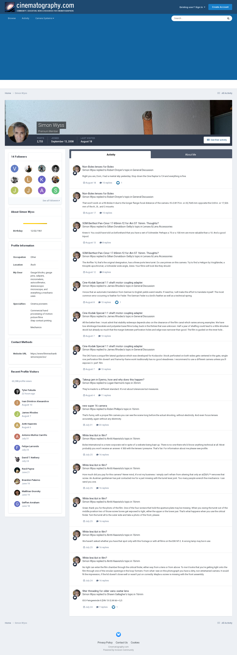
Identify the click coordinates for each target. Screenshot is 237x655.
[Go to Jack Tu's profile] (28, 190)
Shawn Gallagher (116, 594)
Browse (12, 18)
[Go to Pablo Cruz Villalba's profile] (55, 168)
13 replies (106, 302)
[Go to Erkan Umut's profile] (55, 179)
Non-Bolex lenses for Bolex (98, 166)
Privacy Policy (105, 642)
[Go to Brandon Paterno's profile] (17, 481)
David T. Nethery (30, 457)
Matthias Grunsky (31, 491)
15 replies (107, 182)
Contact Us (122, 642)
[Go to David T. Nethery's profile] (17, 459)
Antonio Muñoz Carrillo (34, 435)
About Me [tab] (190, 154)
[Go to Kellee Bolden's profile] (42, 179)
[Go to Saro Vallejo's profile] (55, 190)
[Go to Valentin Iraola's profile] (14, 168)
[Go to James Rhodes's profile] (17, 414)
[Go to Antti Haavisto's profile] (17, 425)
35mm (137, 383)
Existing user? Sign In (192, 7)
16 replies (104, 454)
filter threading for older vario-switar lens (105, 591)
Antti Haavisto (29, 423)
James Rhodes (30, 412)
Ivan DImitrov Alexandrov (35, 401)
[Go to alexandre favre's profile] (42, 190)
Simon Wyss (89, 170)
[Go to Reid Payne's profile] (17, 470)
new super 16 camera (94, 405)
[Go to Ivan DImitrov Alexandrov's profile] (17, 403)
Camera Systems (44, 18)
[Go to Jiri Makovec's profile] (42, 168)
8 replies (106, 242)
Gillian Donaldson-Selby (120, 226)
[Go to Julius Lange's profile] (14, 190)
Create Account (220, 7)
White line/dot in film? (94, 435)
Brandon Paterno (31, 480)
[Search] (228, 18)
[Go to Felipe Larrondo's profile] (17, 448)
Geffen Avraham (30, 502)
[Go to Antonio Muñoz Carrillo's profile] (17, 436)
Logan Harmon (115, 383)
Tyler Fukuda (29, 390)
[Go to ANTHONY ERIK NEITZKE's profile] (14, 179)
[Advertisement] (118, 55)
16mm (135, 409)
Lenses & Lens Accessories (157, 226)
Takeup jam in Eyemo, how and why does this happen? (113, 379)
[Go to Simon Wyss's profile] (77, 169)
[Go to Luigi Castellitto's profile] (28, 179)
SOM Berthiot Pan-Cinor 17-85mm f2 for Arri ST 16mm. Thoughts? (120, 223)
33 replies (104, 425)
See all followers (51, 200)
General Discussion (143, 170)
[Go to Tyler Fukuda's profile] (17, 392)
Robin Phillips (114, 409)
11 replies (106, 395)
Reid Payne (28, 468)
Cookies (135, 642)
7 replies (103, 607)
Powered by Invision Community (118, 650)
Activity (25, 18)
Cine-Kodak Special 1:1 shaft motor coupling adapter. (112, 282)
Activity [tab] (111, 154)
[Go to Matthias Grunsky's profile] (17, 493)
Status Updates (212, 18)
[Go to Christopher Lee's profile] (28, 168)
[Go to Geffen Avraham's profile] (17, 504)
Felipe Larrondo (30, 446)
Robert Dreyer (114, 170)
